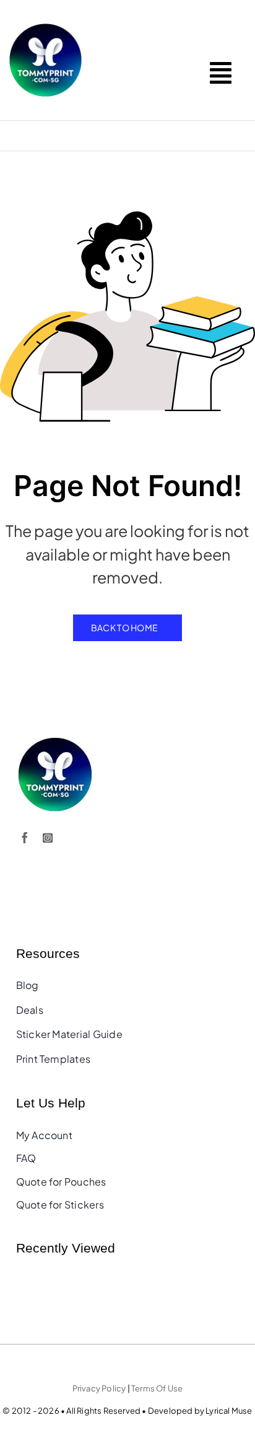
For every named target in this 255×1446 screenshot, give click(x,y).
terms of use (157, 1388)
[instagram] (48, 837)
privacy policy (99, 1388)
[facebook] (24, 837)
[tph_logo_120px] (55, 741)
